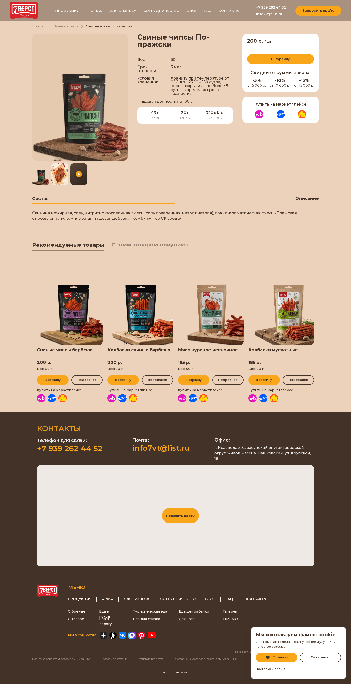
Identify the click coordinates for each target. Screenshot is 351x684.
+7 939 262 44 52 (271, 7)
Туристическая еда (150, 611)
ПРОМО (230, 619)
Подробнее (86, 380)
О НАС (96, 11)
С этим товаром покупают (150, 244)
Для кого (187, 619)
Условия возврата (151, 659)
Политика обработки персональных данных (61, 659)
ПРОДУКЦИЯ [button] (67, 11)
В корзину (280, 59)
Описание (307, 198)
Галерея (230, 611)
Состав (40, 198)
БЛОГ (192, 11)
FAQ (208, 11)
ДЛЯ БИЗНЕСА (122, 11)
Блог (209, 599)
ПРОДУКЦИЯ (79, 599)
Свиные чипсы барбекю (65, 350)
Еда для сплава (146, 619)
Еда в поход (104, 614)
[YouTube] (152, 635)
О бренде (76, 611)
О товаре (76, 619)
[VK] (122, 635)
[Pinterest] (141, 635)
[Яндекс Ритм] (113, 635)
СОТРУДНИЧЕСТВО (162, 11)
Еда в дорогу (105, 621)
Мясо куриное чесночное (208, 350)
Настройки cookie (175, 672)
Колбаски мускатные (273, 350)
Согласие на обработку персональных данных (206, 659)
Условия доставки (115, 659)
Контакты (256, 599)
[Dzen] (103, 635)
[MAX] (132, 635)
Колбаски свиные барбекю (138, 350)
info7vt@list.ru (269, 14)
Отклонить (320, 657)
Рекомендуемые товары (68, 245)
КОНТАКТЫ (229, 11)
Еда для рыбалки (194, 611)
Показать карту (180, 516)
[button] (318, 11)
